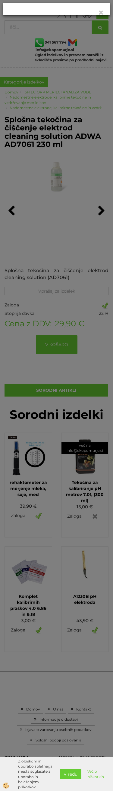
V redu (70, 774)
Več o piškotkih (95, 774)
